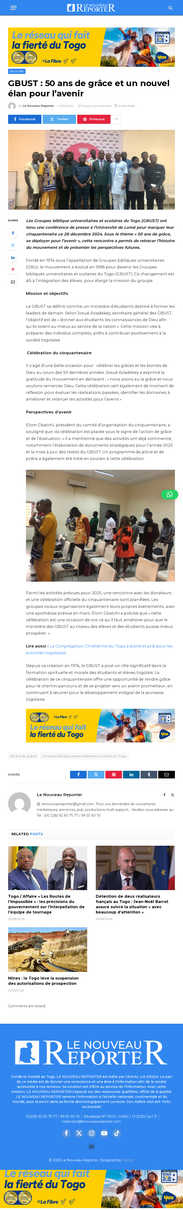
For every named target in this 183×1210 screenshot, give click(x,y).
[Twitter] (13, 245)
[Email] (13, 282)
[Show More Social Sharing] (116, 119)
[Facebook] (13, 233)
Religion (17, 71)
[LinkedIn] (13, 257)
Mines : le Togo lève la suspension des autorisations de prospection (43, 981)
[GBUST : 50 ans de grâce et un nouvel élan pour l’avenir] (91, 170)
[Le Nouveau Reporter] (91, 8)
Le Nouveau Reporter (38, 106)
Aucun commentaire (96, 106)
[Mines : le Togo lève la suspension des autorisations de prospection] (47, 949)
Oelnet (127, 1160)
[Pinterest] (13, 269)
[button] (92, 1147)
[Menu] (13, 7)
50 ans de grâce (23, 756)
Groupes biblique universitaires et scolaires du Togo (84, 756)
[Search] (170, 7)
